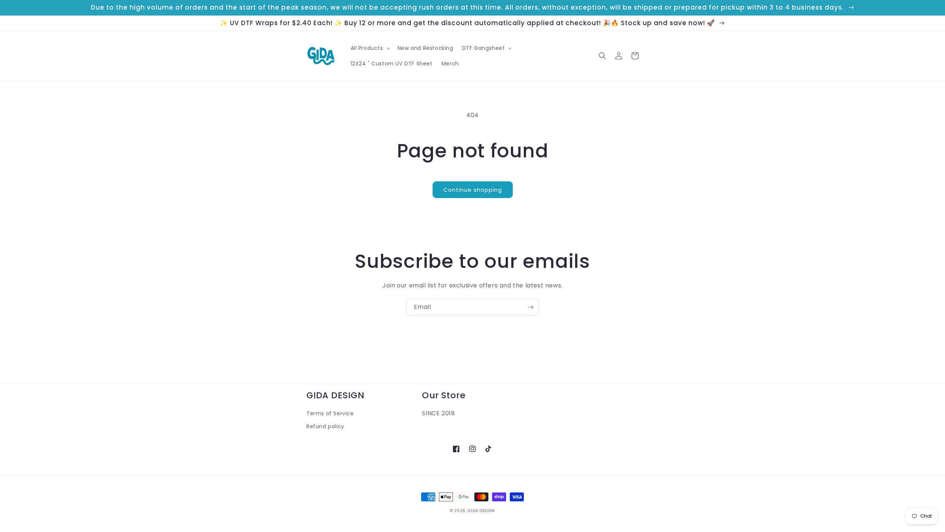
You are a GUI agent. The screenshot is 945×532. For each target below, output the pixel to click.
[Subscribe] (530, 307)
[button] (369, 48)
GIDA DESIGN (481, 511)
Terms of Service (330, 413)
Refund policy (325, 426)
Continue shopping (472, 190)
